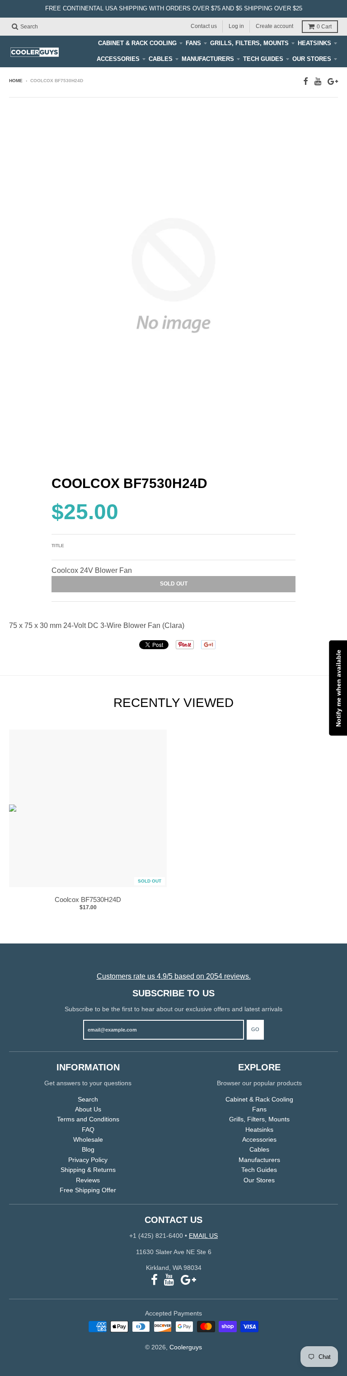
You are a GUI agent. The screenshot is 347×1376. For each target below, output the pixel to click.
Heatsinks (314, 43)
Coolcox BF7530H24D (88, 899)
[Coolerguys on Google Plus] (333, 81)
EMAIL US (203, 1235)
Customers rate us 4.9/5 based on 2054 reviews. (174, 976)
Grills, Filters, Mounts (249, 43)
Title (58, 545)
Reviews (88, 1180)
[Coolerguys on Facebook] (305, 81)
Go (255, 1029)
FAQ (88, 1129)
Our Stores (311, 59)
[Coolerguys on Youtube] (317, 81)
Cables (161, 59)
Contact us (204, 26)
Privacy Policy (88, 1159)
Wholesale (88, 1139)
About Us (88, 1109)
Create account (274, 26)
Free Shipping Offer (88, 1190)
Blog (88, 1149)
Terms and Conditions (88, 1119)
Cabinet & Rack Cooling (137, 43)
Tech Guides (263, 59)
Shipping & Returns (88, 1169)
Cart (324, 26)
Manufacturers (208, 59)
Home (16, 80)
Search (88, 1099)
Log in (236, 26)
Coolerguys (185, 1347)
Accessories (118, 59)
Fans (193, 43)
